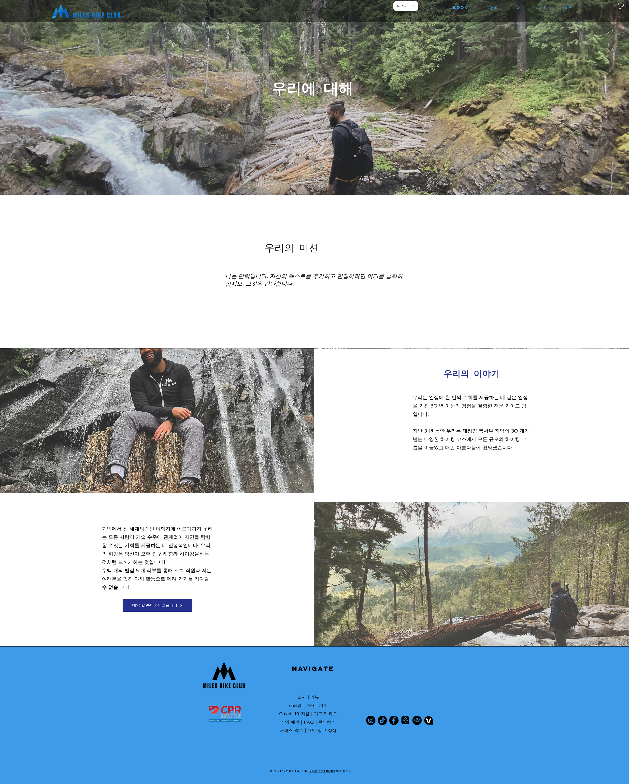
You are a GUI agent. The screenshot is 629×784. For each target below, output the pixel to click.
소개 (310, 705)
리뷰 (314, 697)
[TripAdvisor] (417, 720)
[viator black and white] (428, 720)
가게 (323, 705)
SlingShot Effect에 (322, 771)
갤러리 (295, 705)
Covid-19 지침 (294, 713)
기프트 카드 (325, 713)
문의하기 (327, 722)
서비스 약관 (291, 730)
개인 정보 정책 (322, 730)
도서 (301, 697)
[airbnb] (405, 720)
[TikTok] (382, 720)
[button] (621, 6)
